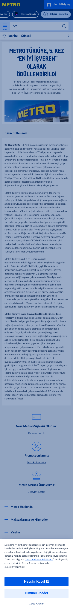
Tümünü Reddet (36, 593)
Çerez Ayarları (36, 604)
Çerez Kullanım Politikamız (39, 559)
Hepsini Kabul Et (36, 581)
